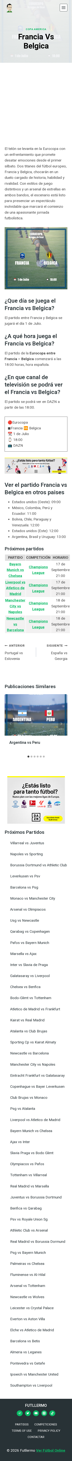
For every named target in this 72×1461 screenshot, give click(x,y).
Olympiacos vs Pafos (27, 1164)
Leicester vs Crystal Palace (32, 1308)
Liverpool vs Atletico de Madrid (35, 1120)
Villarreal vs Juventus (27, 843)
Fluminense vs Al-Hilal (27, 1274)
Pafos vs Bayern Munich (29, 943)
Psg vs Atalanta (22, 1108)
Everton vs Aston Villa (27, 1319)
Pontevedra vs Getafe (27, 1363)
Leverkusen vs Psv (25, 876)
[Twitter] (28, 1413)
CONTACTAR (36, 1437)
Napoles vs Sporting (26, 854)
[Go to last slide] (11, 723)
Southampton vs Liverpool (31, 1385)
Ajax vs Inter (20, 1142)
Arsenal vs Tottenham (27, 1286)
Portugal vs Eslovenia (15, 652)
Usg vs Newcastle (24, 920)
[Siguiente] (61, 723)
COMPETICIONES (45, 1424)
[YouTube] (36, 1413)
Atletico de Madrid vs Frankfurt (35, 1009)
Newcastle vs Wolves (27, 1297)
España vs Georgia (57, 652)
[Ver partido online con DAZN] (36, 472)
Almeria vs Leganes (26, 1352)
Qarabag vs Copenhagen (30, 931)
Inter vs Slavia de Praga (29, 965)
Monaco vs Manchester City (32, 898)
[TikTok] (52, 1413)
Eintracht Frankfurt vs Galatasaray (37, 1075)
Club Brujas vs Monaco (28, 1097)
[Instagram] (44, 1413)
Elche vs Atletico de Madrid (32, 1330)
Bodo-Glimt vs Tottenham (30, 998)
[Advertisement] (36, 104)
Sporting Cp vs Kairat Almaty (33, 1042)
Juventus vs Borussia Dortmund (36, 1197)
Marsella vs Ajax (23, 954)
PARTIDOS (22, 1424)
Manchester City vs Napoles (32, 1064)
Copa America (36, 29)
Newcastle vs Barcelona (29, 1053)
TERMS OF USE (22, 1431)
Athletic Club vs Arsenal (29, 1230)
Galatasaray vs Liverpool (30, 976)
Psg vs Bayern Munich (28, 1252)
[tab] (28, 757)
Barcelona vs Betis (25, 1341)
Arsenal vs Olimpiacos (28, 909)
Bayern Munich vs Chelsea (31, 1131)
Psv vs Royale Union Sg (29, 1219)
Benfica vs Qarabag (26, 1208)
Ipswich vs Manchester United (34, 1374)
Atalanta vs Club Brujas (28, 1031)
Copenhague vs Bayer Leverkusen (37, 1086)
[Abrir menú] (63, 7)
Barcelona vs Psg (24, 887)
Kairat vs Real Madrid (27, 1020)
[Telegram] (19, 1413)
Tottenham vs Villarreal (28, 1175)
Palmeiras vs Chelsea (27, 1263)
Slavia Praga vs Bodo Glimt (31, 1153)
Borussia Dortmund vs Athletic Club (38, 865)
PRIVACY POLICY (49, 1431)
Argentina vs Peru (24, 742)
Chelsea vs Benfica (25, 987)
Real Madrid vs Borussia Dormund (37, 1241)
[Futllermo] (9, 7)
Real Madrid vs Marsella (29, 1186)
